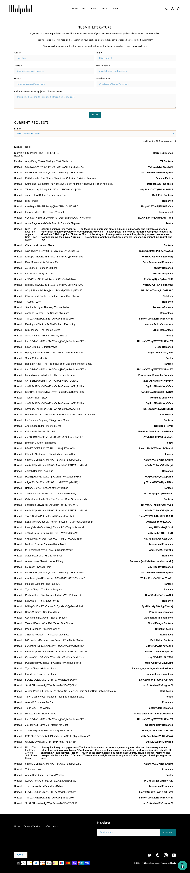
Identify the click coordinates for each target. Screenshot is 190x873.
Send (95, 114)
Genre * (18, 65)
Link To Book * (103, 65)
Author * (18, 52)
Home (17, 826)
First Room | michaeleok (151, 863)
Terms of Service (32, 826)
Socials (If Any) (103, 78)
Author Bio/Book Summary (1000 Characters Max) (38, 91)
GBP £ (20, 855)
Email (17, 78)
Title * (99, 52)
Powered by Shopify (168, 863)
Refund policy (51, 826)
